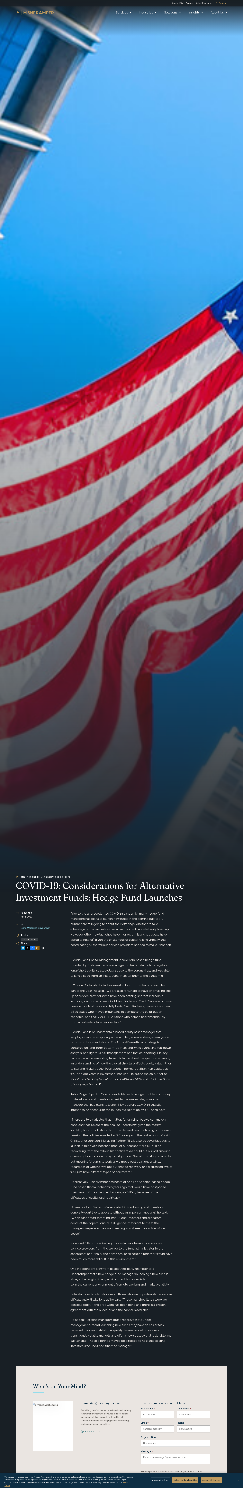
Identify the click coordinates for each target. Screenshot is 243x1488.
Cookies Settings (160, 1480)
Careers (189, 3)
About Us (217, 12)
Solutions (170, 12)
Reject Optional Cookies (185, 1480)
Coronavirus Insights (57, 877)
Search (222, 3)
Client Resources (204, 3)
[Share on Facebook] (32, 948)
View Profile (92, 1431)
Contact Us (177, 3)
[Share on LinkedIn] (23, 948)
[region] (121, 1480)
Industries (146, 12)
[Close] (238, 1480)
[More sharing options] (42, 948)
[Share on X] (27, 948)
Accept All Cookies (211, 1480)
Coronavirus (29, 939)
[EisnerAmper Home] (35, 12)
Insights (194, 12)
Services (122, 12)
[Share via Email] (37, 948)
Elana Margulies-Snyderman (35, 928)
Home (22, 877)
